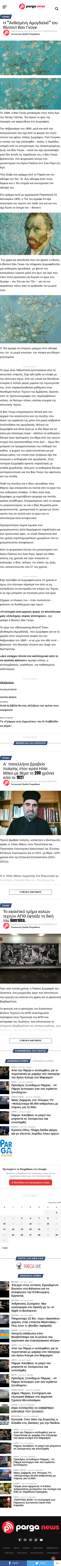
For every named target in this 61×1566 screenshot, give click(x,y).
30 (56, 1235)
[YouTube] (41, 1539)
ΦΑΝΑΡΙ (26, 1548)
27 (30, 1235)
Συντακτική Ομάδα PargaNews (25, 34)
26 (22, 1235)
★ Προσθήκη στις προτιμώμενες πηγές (31, 1182)
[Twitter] (25, 1539)
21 (39, 1229)
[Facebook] (20, 1539)
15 (48, 1224)
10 (4, 1224)
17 (4, 1229)
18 (13, 1229)
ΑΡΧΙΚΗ (6, 1548)
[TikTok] (36, 1539)
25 (13, 1235)
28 (39, 1235)
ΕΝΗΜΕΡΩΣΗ (52, 1548)
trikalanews (7, 682)
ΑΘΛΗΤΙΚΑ (38, 1548)
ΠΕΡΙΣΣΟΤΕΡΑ (36, 1553)
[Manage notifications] (53, 1558)
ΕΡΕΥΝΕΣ (9, 1553)
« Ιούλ (5, 1248)
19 (22, 1229)
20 (30, 1229)
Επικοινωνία (53, 1553)
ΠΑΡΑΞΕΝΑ (22, 1553)
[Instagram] (30, 1539)
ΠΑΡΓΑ (16, 1548)
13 (30, 1224)
